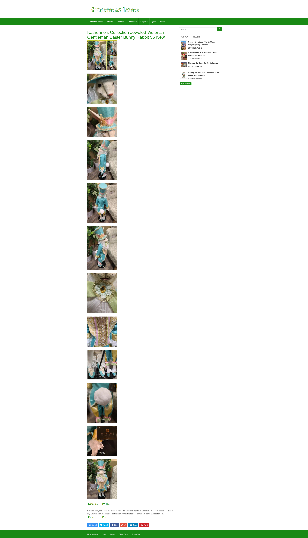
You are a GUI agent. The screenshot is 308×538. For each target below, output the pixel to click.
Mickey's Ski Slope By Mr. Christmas (203, 63)
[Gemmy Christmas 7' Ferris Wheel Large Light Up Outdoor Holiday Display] (183, 44)
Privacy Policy (123, 534)
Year (162, 21)
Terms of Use (136, 534)
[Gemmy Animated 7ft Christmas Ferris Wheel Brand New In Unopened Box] (183, 74)
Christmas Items (95, 21)
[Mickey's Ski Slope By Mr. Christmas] (183, 65)
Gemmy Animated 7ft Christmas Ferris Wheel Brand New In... (203, 74)
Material (120, 21)
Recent (197, 36)
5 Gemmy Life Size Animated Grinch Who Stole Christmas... (203, 53)
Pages (104, 534)
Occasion (131, 21)
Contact (112, 534)
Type (153, 21)
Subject (143, 21)
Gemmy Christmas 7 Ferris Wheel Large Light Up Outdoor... (201, 43)
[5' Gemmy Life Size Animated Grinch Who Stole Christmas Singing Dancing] (183, 54)
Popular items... (186, 84)
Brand (109, 21)
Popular (185, 36)
